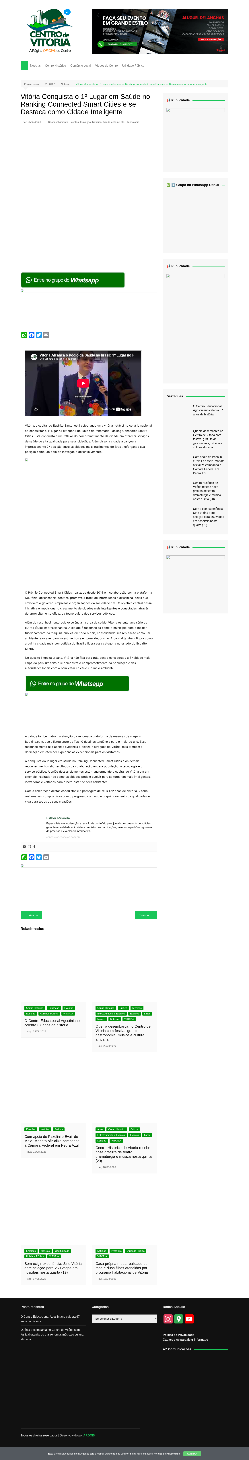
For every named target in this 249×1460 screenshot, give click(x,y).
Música (101, 1019)
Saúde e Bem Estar (114, 121)
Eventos (74, 121)
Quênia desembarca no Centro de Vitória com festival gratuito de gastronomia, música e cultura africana (208, 439)
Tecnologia (133, 121)
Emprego (31, 1251)
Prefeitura (116, 1251)
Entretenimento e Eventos (111, 1013)
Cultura (123, 1008)
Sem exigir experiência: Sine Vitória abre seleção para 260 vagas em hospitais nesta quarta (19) (53, 1268)
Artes (100, 1129)
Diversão (137, 1008)
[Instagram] (29, 847)
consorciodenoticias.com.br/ (63, 837)
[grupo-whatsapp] (73, 280)
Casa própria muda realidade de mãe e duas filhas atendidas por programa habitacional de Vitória (122, 1268)
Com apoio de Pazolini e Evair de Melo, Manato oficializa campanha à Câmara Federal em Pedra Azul (51, 1141)
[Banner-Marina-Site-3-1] (160, 31)
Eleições (30, 1129)
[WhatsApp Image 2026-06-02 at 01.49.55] (195, 325)
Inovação (85, 121)
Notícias (35, 65)
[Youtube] (24, 847)
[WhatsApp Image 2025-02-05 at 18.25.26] (195, 581)
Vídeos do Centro (106, 65)
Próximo (144, 915)
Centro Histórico (55, 65)
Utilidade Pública (133, 65)
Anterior (33, 915)
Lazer (147, 1013)
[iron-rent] (195, 137)
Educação (53, 1008)
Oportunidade (62, 1251)
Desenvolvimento (58, 121)
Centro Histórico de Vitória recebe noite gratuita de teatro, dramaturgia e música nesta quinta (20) (207, 491)
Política (59, 1129)
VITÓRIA (68, 1013)
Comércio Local (80, 65)
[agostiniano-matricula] (89, 309)
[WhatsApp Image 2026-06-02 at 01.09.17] (89, 522)
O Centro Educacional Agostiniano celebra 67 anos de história (208, 410)
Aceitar (192, 1453)
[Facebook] (34, 847)
